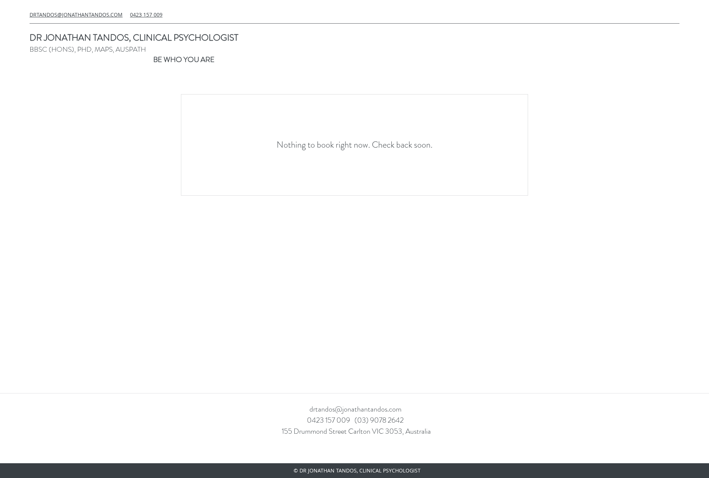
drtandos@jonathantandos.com (355, 409)
